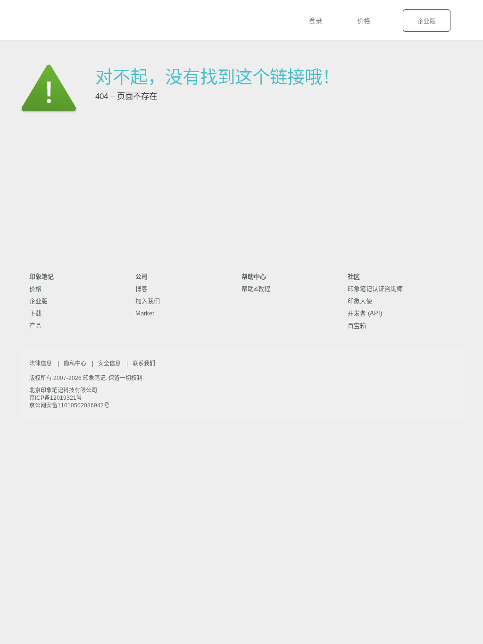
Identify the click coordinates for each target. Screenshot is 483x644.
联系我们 (144, 363)
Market (144, 313)
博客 (141, 288)
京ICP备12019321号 (55, 398)
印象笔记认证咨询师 (375, 288)
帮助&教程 (256, 288)
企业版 (426, 21)
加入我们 (147, 301)
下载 (35, 313)
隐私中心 (75, 363)
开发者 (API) (365, 313)
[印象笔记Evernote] (36, 20)
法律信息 (40, 363)
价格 (363, 21)
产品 (35, 325)
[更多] (471, 21)
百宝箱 (357, 325)
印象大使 (360, 301)
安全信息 (109, 363)
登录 (315, 21)
